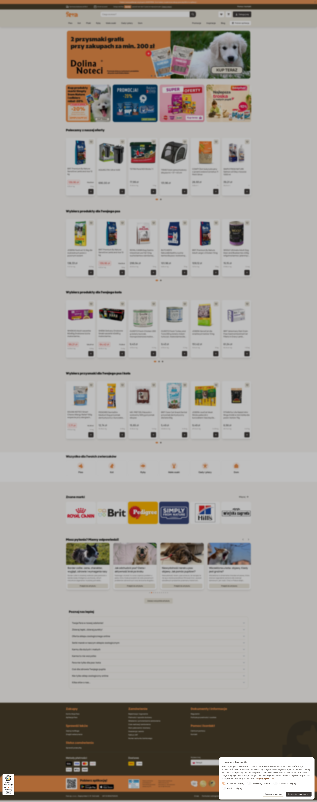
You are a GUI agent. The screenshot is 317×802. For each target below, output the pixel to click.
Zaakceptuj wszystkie (297, 794)
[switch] (8, 792)
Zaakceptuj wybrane (273, 794)
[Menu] (3, 775)
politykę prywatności (265, 778)
